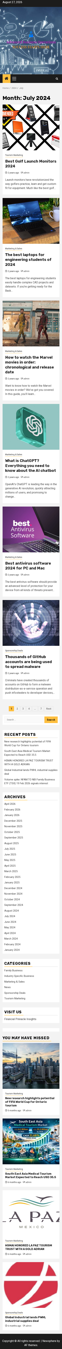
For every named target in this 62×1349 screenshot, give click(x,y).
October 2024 (12, 899)
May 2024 (9, 927)
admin (26, 173)
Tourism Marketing (14, 155)
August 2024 (11, 910)
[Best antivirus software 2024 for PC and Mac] (31, 529)
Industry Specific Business (19, 976)
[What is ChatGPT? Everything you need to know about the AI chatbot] (31, 427)
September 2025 (13, 837)
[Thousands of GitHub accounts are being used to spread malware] (31, 623)
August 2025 (11, 843)
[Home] (6, 78)
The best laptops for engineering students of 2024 (28, 259)
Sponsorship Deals (14, 650)
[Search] (57, 78)
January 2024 (11, 949)
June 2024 (10, 921)
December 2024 (13, 888)
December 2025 (13, 820)
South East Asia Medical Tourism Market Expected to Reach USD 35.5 (30, 1175)
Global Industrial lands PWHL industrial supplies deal (25, 1319)
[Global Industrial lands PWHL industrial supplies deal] (31, 1285)
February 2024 (12, 944)
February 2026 (12, 809)
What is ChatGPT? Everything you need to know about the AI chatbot (30, 465)
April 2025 (10, 865)
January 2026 (11, 815)
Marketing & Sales (13, 248)
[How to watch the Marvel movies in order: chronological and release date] (31, 323)
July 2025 (9, 848)
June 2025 (10, 854)
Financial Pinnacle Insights (20, 1019)
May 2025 (9, 860)
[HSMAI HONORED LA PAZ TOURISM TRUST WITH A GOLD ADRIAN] (31, 1213)
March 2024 (11, 938)
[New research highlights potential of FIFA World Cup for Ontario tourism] (31, 1066)
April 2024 (10, 933)
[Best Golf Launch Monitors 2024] (31, 127)
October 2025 (12, 832)
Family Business (13, 970)
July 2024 (9, 916)
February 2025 (12, 877)
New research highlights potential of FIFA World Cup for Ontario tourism (29, 1102)
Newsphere (49, 1341)
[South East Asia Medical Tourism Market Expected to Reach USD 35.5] (31, 1141)
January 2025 (11, 882)
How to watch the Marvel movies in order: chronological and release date (29, 365)
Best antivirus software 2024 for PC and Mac (28, 566)
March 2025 (11, 871)
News (7, 987)
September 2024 (13, 905)
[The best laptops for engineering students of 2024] (31, 221)
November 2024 (13, 893)
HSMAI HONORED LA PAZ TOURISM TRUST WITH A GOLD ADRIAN (28, 1247)
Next (48, 708)
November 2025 (13, 826)
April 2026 (10, 803)
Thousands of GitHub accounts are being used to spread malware (28, 661)
